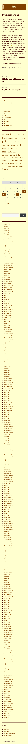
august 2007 (7, 663)
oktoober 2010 (8, 594)
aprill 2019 (7, 398)
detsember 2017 (8, 426)
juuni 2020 (7, 370)
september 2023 (8, 291)
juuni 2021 (6, 346)
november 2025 (8, 243)
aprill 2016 (7, 467)
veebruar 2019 (8, 402)
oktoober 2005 (8, 707)
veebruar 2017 (7, 447)
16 (24, 191)
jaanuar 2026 (7, 239)
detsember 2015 (8, 475)
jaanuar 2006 (7, 701)
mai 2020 (6, 372)
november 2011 (8, 568)
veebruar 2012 (8, 562)
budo (3, 135)
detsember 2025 (8, 241)
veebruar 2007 (8, 675)
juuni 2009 (7, 618)
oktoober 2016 (8, 455)
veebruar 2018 (8, 422)
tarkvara (14, 160)
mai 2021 (6, 348)
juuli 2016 (6, 461)
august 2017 (7, 434)
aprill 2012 (6, 558)
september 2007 (8, 661)
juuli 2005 (6, 713)
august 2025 (7, 245)
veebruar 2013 (7, 537)
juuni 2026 (7, 228)
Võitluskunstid (8, 125)
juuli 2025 (6, 247)
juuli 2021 (6, 344)
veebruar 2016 (8, 471)
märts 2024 (7, 279)
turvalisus (12, 163)
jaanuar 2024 (7, 283)
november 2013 (8, 525)
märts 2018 (7, 420)
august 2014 (7, 507)
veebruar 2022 (8, 329)
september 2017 (8, 432)
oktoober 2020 (8, 362)
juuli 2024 (6, 271)
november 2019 (8, 384)
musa (12, 68)
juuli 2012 (6, 552)
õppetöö (21, 166)
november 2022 (8, 311)
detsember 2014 (8, 499)
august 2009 (7, 614)
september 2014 (8, 505)
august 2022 (7, 317)
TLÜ (18, 160)
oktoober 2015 (8, 479)
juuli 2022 (6, 319)
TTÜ (3, 163)
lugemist (12, 145)
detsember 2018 (8, 406)
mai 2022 (6, 323)
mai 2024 (6, 275)
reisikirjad (18, 158)
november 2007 (8, 657)
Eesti (8, 134)
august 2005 (7, 711)
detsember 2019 (8, 382)
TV (16, 163)
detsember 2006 (8, 679)
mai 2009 (6, 620)
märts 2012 (7, 560)
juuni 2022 (7, 321)
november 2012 (8, 543)
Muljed (18, 67)
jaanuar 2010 (7, 612)
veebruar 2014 (8, 519)
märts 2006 (7, 697)
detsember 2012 (8, 541)
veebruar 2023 (8, 305)
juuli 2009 (6, 616)
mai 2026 (6, 230)
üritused (5, 169)
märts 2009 (7, 624)
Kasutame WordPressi (10, 741)
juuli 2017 (6, 436)
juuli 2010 (6, 600)
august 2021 (7, 342)
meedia (19, 145)
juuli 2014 (6, 509)
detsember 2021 (8, 333)
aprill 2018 (6, 418)
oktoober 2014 (8, 503)
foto (19, 135)
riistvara (23, 157)
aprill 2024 (7, 277)
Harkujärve (4, 68)
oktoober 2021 (8, 337)
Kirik (15, 67)
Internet (17, 138)
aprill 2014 (6, 515)
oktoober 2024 (8, 265)
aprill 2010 (6, 606)
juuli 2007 (6, 665)
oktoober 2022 (8, 313)
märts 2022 (7, 327)
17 (3, 194)
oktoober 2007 (8, 659)
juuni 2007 (7, 667)
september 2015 (8, 481)
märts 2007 (7, 673)
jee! (4, 141)
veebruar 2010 (8, 610)
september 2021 (8, 340)
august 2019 (7, 390)
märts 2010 (7, 608)
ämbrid (15, 166)
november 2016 (8, 453)
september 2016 (8, 457)
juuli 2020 (6, 368)
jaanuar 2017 (7, 449)
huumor (11, 138)
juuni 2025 (7, 249)
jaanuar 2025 (7, 259)
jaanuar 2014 (7, 521)
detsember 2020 (8, 358)
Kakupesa (12, 142)
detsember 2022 (8, 309)
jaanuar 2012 (7, 564)
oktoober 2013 (8, 527)
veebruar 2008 (8, 651)
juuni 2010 (6, 602)
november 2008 (8, 632)
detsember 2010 (8, 590)
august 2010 (7, 598)
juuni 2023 (7, 297)
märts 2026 (7, 234)
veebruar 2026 (8, 237)
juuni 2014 (6, 511)
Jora (3, 741)
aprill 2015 (6, 491)
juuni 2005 (7, 715)
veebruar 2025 (8, 257)
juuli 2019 (6, 392)
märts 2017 (7, 445)
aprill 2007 (7, 671)
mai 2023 (6, 299)
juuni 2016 (7, 463)
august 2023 (7, 293)
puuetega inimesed (6, 157)
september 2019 (8, 388)
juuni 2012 (6, 554)
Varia (5, 123)
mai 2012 (6, 556)
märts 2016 (7, 469)
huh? (4, 138)
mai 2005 (6, 717)
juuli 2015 (6, 485)
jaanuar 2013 (7, 539)
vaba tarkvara (4, 166)
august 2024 (7, 269)
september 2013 (8, 529)
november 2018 (8, 408)
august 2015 (7, 483)
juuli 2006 (6, 689)
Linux (7, 145)
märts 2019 (7, 400)
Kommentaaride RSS (9, 733)
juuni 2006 (7, 691)
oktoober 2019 (8, 386)
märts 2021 (7, 352)
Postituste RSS (8, 731)
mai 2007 (6, 669)
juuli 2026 (6, 226)
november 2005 (8, 705)
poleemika (7, 155)
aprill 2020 (7, 374)
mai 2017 (6, 440)
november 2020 (8, 360)
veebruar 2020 (8, 378)
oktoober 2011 (8, 570)
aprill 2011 (6, 582)
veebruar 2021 (8, 354)
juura (8, 142)
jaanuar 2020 (7, 380)
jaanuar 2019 (7, 404)
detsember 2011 (8, 566)
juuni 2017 (6, 438)
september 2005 (8, 709)
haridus (23, 135)
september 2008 (8, 636)
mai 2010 (6, 604)
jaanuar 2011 (7, 588)
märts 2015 (7, 493)
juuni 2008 (7, 642)
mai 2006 (6, 693)
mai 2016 (6, 465)
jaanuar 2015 (7, 497)
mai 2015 (6, 489)
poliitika (16, 155)
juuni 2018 (6, 414)
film (16, 135)
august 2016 (7, 459)
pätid (12, 157)
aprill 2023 (7, 301)
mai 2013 (6, 531)
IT (4, 113)
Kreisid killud (7, 117)
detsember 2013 (8, 523)
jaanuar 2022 (7, 331)
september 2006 (8, 685)
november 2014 (8, 501)
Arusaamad (7, 111)
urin (19, 163)
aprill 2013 (6, 533)
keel (16, 142)
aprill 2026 (7, 232)
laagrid (3, 145)
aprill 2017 (6, 443)
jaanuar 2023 (7, 307)
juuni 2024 (7, 273)
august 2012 (7, 550)
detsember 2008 (8, 630)
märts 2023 (7, 303)
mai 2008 (6, 644)
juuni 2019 (7, 394)
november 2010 (8, 592)
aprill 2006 (7, 695)
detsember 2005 (8, 703)
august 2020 (7, 366)
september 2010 (8, 596)
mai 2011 (6, 580)
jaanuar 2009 (7, 628)
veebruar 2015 (8, 495)
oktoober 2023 (8, 289)
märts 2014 (7, 517)
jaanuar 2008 (7, 653)
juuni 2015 (6, 487)
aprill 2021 (6, 350)
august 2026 (7, 224)
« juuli (7, 203)
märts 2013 (7, 535)
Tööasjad (6, 121)
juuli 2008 (6, 640)
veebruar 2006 (8, 699)
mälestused (16, 148)
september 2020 (8, 364)
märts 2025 (7, 255)
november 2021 (8, 335)
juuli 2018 (6, 412)
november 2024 (8, 263)
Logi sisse (6, 729)
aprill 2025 (7, 253)
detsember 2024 (8, 261)
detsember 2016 (8, 451)
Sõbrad (15, 68)
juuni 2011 (6, 578)
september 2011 (8, 572)
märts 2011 (7, 584)
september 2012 (8, 548)
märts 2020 (7, 376)
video (9, 166)
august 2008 (7, 638)
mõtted (5, 152)
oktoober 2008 (8, 634)
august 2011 (7, 574)
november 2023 (8, 287)
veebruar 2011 (7, 586)
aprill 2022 (7, 325)
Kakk (5, 67)
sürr (8, 160)
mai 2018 (6, 416)
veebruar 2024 (8, 281)
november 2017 (8, 428)
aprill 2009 (7, 622)
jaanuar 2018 (7, 424)
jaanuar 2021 (7, 356)
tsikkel (21, 160)
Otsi (3, 212)
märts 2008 (7, 649)
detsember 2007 (8, 655)
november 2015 (8, 477)
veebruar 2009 (8, 626)
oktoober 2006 (8, 683)
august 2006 (7, 687)
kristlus (20, 142)
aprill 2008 (7, 646)
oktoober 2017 (8, 430)
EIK (13, 135)
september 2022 (8, 315)
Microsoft (4, 148)
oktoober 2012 (8, 546)
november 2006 (8, 681)
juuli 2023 (6, 295)
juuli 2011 (6, 576)
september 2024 (8, 267)
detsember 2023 (8, 285)
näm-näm (12, 152)
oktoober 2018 (8, 410)
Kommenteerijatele (9, 103)
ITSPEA (23, 138)
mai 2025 (6, 251)
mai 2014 (6, 513)
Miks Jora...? (7, 100)
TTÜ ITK (7, 163)
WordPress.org (8, 735)
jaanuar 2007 (7, 677)
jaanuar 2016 (7, 473)
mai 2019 (6, 396)
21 (17, 194)
